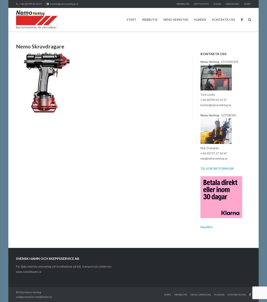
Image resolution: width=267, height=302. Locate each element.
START (247, 3)
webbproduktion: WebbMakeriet (34, 296)
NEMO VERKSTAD (176, 19)
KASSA (217, 3)
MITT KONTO (201, 3)
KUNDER (200, 19)
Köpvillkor (206, 227)
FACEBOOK (242, 19)
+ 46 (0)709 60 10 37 (30, 3)
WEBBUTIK (182, 3)
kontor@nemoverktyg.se (64, 3)
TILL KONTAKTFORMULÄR (217, 168)
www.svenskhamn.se (28, 271)
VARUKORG (232, 3)
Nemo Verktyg (33, 292)
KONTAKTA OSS (223, 19)
